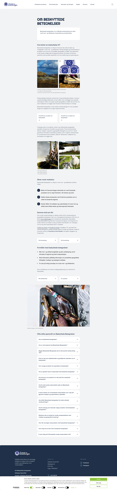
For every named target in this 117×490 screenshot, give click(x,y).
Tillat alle (98, 479)
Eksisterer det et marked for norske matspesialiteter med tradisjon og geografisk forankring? (55, 416)
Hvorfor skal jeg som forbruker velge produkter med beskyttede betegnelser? (57, 408)
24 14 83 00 (54, 475)
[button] (47, 74)
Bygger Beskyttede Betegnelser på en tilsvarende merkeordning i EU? (57, 351)
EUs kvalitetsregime (46, 219)
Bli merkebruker (53, 4)
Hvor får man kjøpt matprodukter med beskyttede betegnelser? (57, 423)
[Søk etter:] (112, 4)
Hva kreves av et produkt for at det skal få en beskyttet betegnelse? (54, 378)
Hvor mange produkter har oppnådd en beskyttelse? (54, 366)
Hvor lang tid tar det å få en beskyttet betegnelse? (53, 428)
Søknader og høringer (67, 4)
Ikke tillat (98, 486)
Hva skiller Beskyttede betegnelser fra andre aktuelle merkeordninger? (54, 401)
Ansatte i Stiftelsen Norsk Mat (23, 475)
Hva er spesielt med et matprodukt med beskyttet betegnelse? (57, 371)
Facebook (86, 463)
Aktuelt (92, 4)
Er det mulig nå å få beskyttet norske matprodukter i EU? (55, 434)
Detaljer (72, 487)
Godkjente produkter (40, 4)
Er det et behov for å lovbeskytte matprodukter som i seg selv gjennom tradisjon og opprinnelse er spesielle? (56, 393)
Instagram (86, 465)
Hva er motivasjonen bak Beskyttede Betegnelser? (53, 345)
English (78, 4)
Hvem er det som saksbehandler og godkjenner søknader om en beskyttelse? (57, 359)
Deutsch (85, 4)
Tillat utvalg (98, 482)
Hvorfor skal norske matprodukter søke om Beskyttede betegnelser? (54, 386)
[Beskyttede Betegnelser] (10, 4)
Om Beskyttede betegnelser (23, 470)
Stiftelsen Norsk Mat (20, 473)
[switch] (43, 488)
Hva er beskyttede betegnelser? (48, 339)
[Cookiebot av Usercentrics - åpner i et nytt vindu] (16, 488)
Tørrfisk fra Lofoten (42, 227)
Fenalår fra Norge (54, 227)
